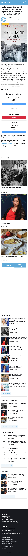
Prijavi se (14, 117)
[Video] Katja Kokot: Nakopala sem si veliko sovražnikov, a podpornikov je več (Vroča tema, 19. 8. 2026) (17, 489)
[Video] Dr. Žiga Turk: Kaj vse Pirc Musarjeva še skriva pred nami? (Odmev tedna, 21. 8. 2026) (16, 475)
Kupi (14, 104)
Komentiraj (8, 265)
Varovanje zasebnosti (7, 539)
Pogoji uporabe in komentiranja (10, 541)
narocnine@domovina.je (7, 143)
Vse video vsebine (7, 496)
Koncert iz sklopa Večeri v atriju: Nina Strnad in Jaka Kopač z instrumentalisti (17, 453)
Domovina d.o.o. (6, 516)
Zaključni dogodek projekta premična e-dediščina (17, 459)
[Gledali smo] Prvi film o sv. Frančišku (11, 187)
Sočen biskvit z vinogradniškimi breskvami (12, 256)
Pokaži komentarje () (20, 265)
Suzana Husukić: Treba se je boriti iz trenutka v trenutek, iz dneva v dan (13, 222)
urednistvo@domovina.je (8, 528)
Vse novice (5, 393)
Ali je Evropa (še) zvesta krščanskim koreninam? (15, 375)
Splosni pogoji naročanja (8, 543)
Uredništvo (10, 18)
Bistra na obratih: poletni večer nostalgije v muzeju (16, 447)
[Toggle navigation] (20, 2)
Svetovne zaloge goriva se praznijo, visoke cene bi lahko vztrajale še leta (17, 357)
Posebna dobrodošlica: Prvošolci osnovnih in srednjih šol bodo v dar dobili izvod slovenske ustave (18, 385)
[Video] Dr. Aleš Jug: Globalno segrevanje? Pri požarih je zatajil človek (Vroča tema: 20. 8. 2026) (16, 482)
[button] (26, 2)
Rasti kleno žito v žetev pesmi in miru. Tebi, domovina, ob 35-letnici (17, 442)
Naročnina (6, 23)
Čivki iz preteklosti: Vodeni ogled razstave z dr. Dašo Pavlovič (16, 436)
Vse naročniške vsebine (8, 426)
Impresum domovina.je (7, 546)
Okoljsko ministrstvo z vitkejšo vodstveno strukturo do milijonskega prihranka (17, 366)
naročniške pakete (13, 137)
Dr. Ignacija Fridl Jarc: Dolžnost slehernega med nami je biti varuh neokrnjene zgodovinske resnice (18, 320)
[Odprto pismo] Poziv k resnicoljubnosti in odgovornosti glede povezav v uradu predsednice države (17, 348)
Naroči (14, 132)
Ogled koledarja (6, 465)
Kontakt (4, 548)
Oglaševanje (5, 545)
